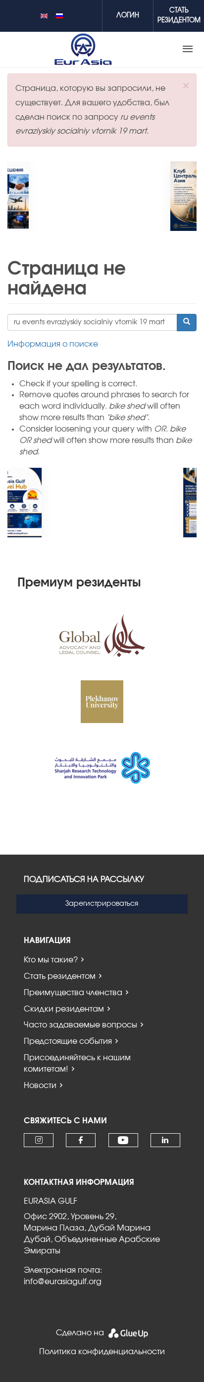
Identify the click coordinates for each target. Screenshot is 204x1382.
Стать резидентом (60, 976)
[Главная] (83, 49)
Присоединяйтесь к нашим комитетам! (77, 1063)
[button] (186, 85)
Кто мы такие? (51, 960)
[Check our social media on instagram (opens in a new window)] (39, 1140)
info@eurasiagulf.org (63, 1282)
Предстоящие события (68, 1041)
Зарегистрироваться (101, 903)
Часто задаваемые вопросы (80, 1025)
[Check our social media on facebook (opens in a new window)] (80, 1140)
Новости (40, 1086)
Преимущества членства (73, 993)
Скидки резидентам (64, 1009)
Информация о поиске (52, 344)
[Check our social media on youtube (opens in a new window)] (123, 1140)
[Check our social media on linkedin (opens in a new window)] (165, 1140)
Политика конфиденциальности (102, 1352)
